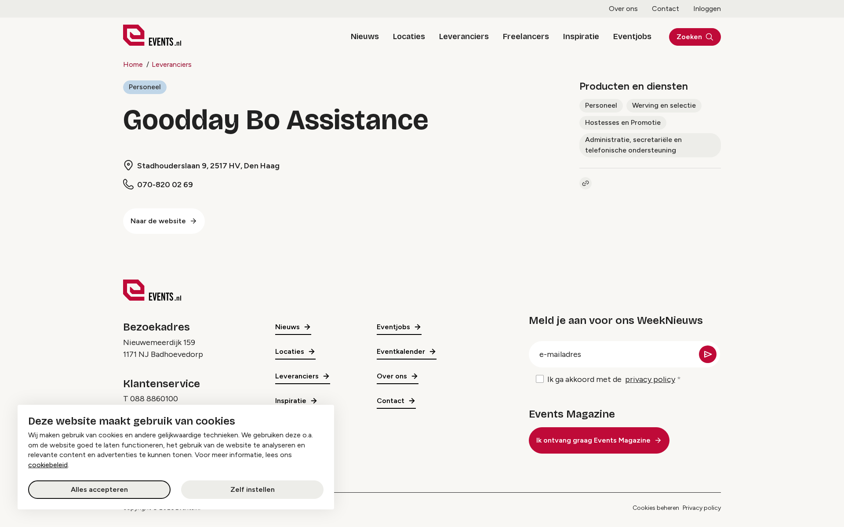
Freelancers (526, 36)
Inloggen (707, 8)
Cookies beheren (656, 508)
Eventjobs (632, 36)
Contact (665, 8)
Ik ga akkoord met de (611, 379)
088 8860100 (154, 398)
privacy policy (650, 379)
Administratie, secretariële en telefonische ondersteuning (633, 144)
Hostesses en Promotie (623, 122)
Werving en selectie (664, 105)
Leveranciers (464, 36)
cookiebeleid (48, 465)
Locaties (409, 36)
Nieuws (365, 36)
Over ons (623, 8)
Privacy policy (702, 508)
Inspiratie (581, 36)
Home (133, 64)
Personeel (145, 87)
